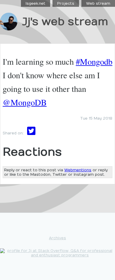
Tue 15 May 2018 (96, 118)
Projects (65, 3)
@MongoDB (25, 102)
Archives (57, 238)
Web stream (98, 3)
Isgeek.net (35, 3)
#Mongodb (94, 61)
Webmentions (77, 170)
